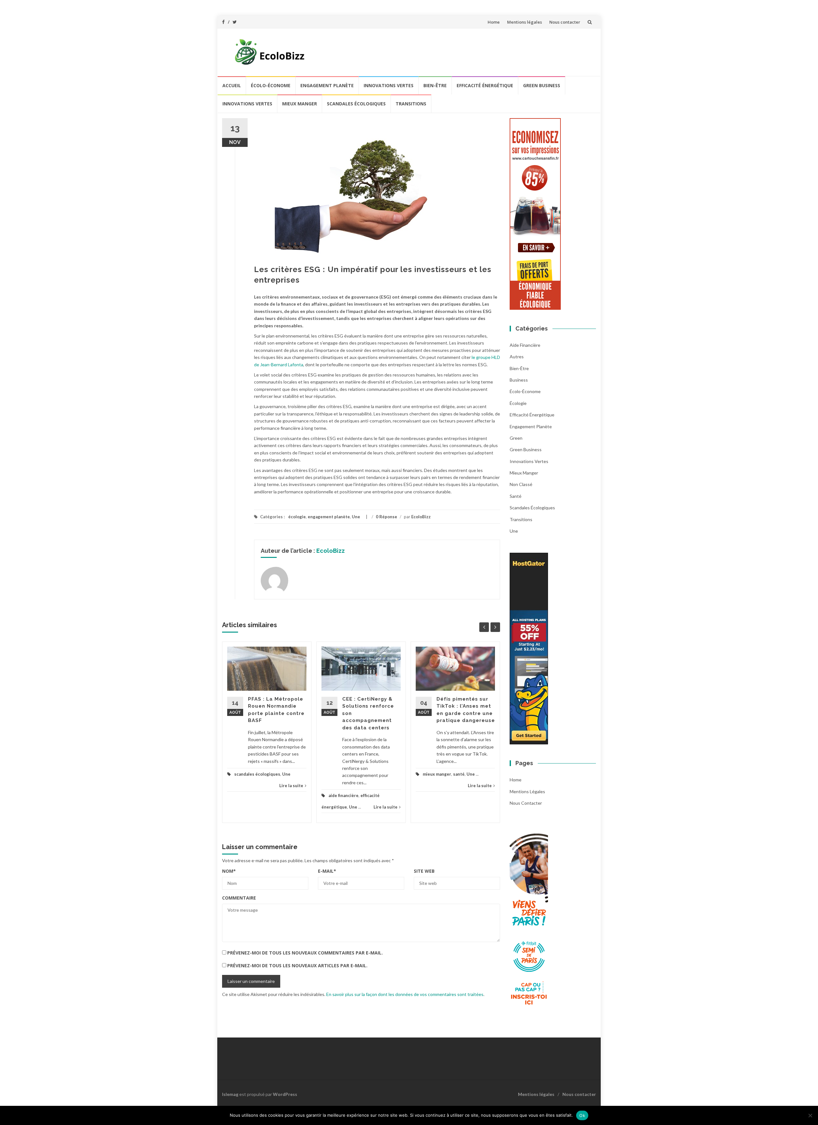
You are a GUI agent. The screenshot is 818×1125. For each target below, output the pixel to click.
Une (356, 516)
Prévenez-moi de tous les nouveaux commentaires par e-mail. (305, 953)
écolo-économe (270, 85)
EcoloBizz (421, 516)
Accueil (231, 85)
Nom (229, 871)
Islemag (230, 1094)
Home (494, 22)
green (516, 438)
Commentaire (239, 898)
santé (459, 774)
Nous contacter (564, 22)
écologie (297, 516)
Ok (582, 1115)
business (519, 380)
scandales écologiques (356, 104)
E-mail (327, 871)
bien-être (435, 85)
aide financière (343, 795)
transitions (411, 104)
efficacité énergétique (485, 85)
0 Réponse (386, 516)
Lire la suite (291, 785)
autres (517, 356)
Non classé (521, 484)
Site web (424, 871)
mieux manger (299, 104)
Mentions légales (524, 22)
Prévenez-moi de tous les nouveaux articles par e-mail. (297, 965)
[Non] (810, 1115)
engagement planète (327, 85)
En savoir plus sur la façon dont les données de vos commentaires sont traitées (404, 994)
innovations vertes (388, 85)
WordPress (285, 1094)
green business (541, 85)
